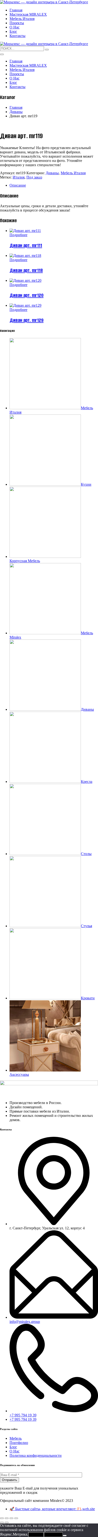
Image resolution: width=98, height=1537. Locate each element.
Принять (36, 1534)
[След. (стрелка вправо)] (7, 1522)
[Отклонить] (65, 1535)
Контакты (17, 36)
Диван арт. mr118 (26, 270)
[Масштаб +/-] (2, 1518)
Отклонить (53, 1534)
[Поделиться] (11, 1518)
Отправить (9, 1480)
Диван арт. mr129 (27, 320)
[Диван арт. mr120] (25, 280)
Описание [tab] (18, 185)
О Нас (15, 27)
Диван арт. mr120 (27, 295)
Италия (18, 177)
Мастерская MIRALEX (28, 14)
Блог (13, 31)
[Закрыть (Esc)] (16, 1518)
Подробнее (18, 235)
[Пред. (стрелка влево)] (2, 1522)
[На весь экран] (7, 1518)
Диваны (16, 112)
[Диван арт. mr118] (25, 256)
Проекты (17, 23)
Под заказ (34, 177)
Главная (16, 10)
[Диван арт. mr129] (25, 305)
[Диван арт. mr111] (25, 231)
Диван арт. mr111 (26, 245)
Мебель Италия (22, 19)
